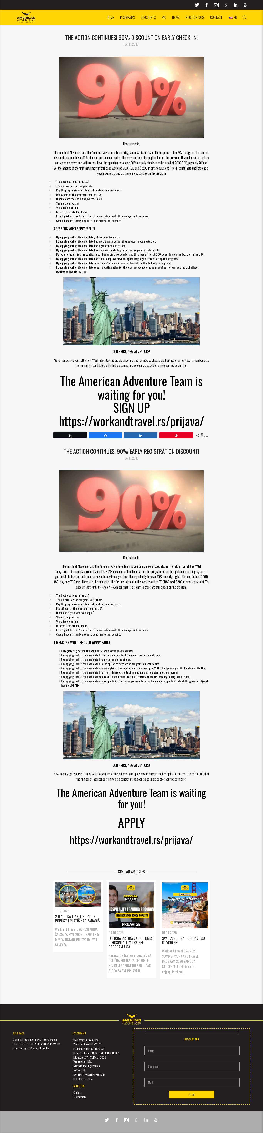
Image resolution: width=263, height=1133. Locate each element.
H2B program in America (86, 1040)
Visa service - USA (82, 1061)
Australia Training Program (86, 1066)
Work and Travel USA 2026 (87, 1044)
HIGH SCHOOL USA (83, 1079)
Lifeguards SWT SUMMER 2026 (89, 1057)
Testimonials (79, 1097)
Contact (216, 17)
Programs (127, 17)
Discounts (148, 17)
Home (110, 17)
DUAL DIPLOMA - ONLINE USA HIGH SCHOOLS (96, 1053)
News (176, 17)
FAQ (164, 17)
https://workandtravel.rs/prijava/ (131, 839)
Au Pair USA (79, 1070)
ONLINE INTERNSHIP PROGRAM (89, 1074)
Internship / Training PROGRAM (89, 1048)
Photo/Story (194, 17)
